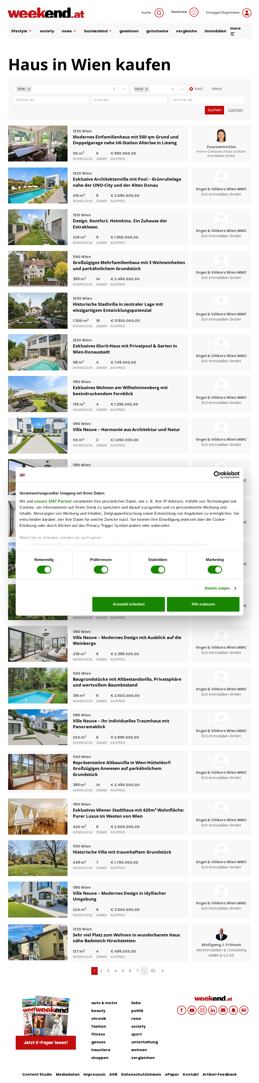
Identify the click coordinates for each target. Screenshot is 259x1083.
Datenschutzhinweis (141, 1074)
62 (153, 970)
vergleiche (186, 31)
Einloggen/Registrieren (223, 13)
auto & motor (104, 1002)
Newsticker (179, 12)
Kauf (199, 88)
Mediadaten (68, 1074)
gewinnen (129, 31)
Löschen (235, 109)
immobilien (215, 31)
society (47, 31)
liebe (136, 1002)
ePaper (172, 1074)
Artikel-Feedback (220, 1074)
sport (136, 1034)
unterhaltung (144, 1042)
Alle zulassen (203, 604)
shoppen (100, 1057)
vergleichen (143, 1057)
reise (136, 1018)
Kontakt (191, 1074)
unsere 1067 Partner (53, 501)
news (67, 31)
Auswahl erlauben (129, 604)
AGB (113, 1074)
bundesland (95, 31)
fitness (98, 1034)
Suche (146, 13)
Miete (217, 88)
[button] (29, 89)
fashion (98, 1026)
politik (137, 1010)
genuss (98, 1042)
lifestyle (19, 31)
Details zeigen (217, 588)
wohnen (139, 1049)
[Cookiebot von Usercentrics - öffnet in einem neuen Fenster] (217, 475)
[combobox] (33, 89)
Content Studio (37, 1074)
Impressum (94, 1074)
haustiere (101, 1049)
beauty (98, 1010)
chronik (98, 1018)
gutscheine (157, 31)
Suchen (214, 109)
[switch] (101, 570)
